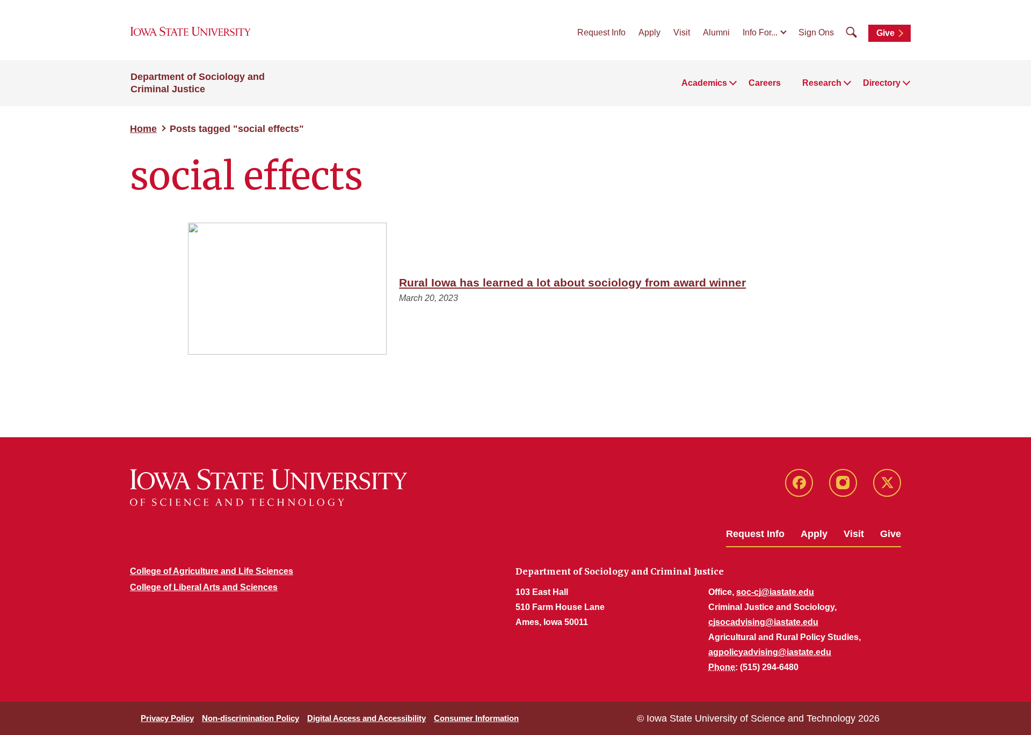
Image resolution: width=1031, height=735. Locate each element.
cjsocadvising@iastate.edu (763, 622)
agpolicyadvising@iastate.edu (769, 652)
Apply (649, 32)
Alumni (716, 32)
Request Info (601, 32)
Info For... (760, 32)
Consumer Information (476, 718)
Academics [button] (704, 82)
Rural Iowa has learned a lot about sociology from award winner (572, 282)
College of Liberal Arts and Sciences (204, 587)
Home (143, 128)
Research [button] (821, 82)
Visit (681, 32)
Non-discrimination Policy (250, 718)
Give (885, 33)
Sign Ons (816, 32)
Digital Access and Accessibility (366, 718)
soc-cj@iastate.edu (775, 592)
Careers (765, 82)
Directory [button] (882, 82)
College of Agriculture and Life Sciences (211, 571)
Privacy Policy (167, 718)
